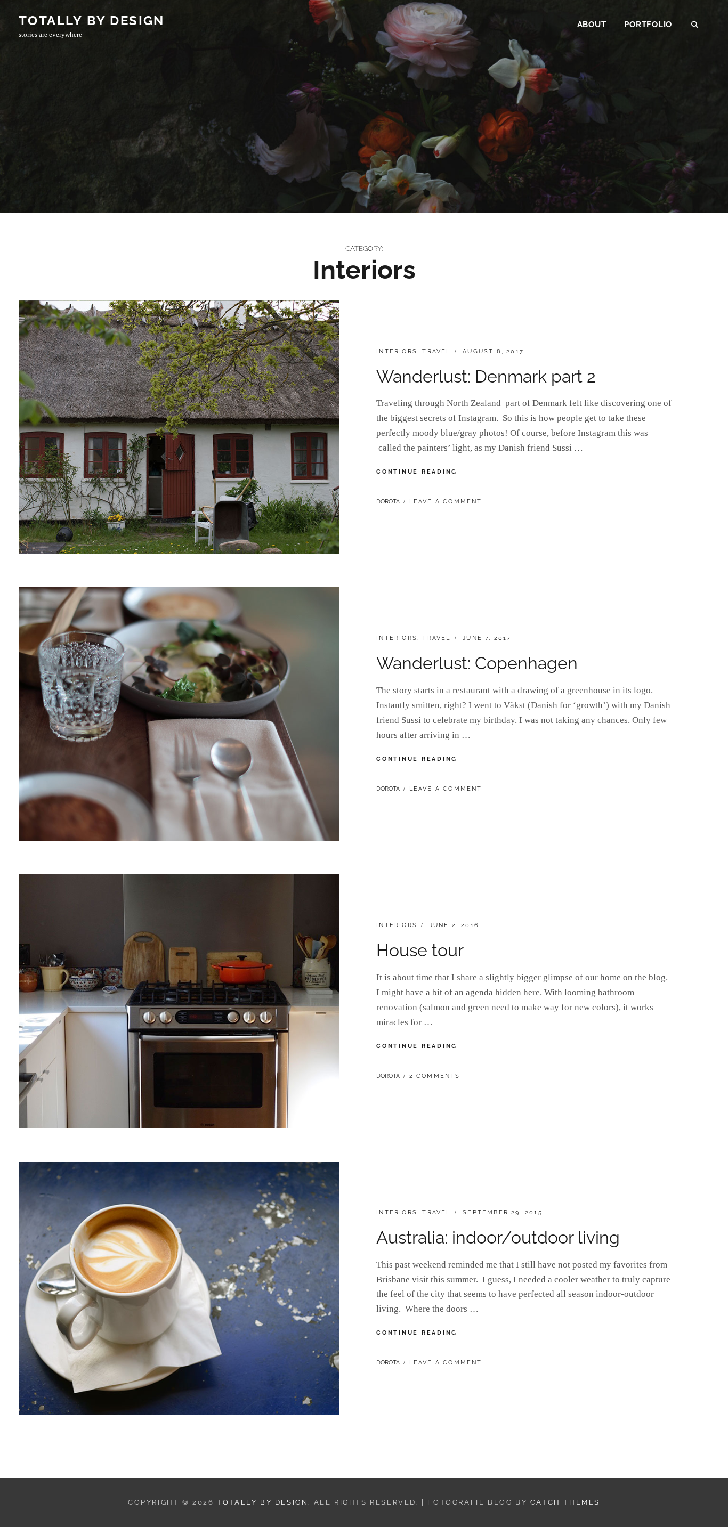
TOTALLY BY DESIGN (92, 20)
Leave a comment (445, 501)
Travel (436, 351)
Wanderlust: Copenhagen (477, 663)
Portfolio (648, 24)
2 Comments (434, 1076)
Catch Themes (565, 1502)
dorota (388, 501)
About (591, 24)
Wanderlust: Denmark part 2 (486, 376)
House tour (420, 950)
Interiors (396, 351)
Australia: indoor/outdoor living (498, 1237)
